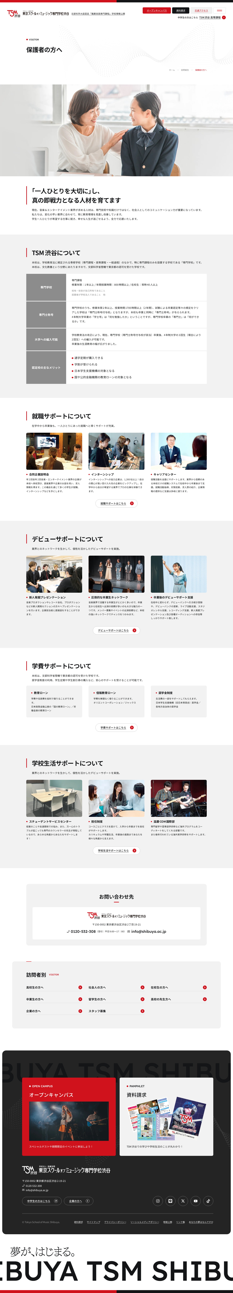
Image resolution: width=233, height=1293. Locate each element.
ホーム (172, 69)
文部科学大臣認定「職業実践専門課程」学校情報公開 (98, 13)
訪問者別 (185, 69)
